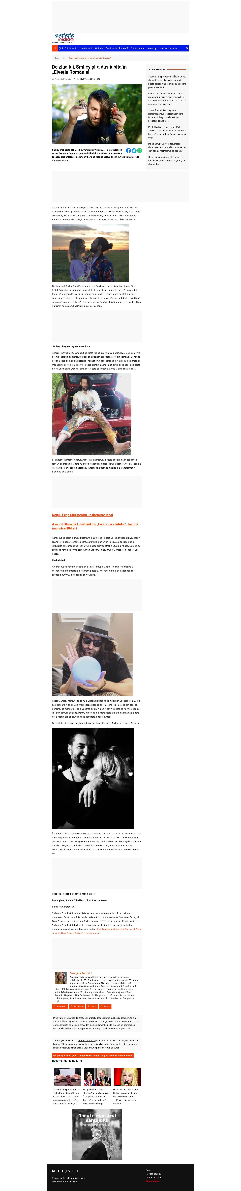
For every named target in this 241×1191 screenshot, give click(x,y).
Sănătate (98, 48)
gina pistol (78, 1006)
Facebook (126, 1055)
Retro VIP (123, 48)
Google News (85, 1055)
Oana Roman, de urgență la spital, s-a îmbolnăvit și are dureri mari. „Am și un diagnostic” (166, 160)
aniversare (61, 1006)
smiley (107, 1006)
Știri (61, 48)
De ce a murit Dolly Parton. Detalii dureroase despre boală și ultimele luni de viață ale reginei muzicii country (167, 147)
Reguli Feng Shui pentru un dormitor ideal (82, 515)
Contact (150, 1170)
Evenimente (111, 48)
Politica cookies (154, 1174)
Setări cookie (153, 1181)
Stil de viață (70, 48)
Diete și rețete (137, 48)
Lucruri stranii (85, 48)
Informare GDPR (154, 1177)
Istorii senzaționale (168, 48)
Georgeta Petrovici (63, 79)
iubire (93, 1006)
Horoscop (152, 48)
